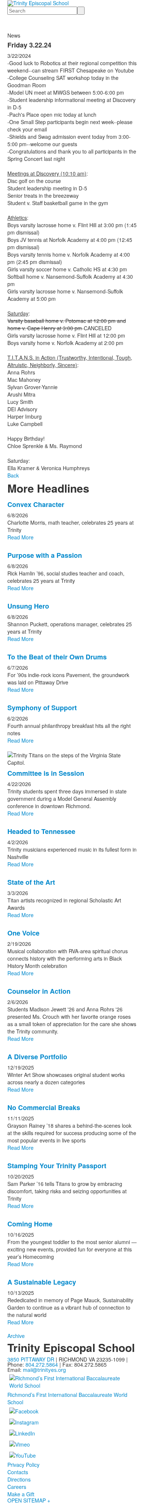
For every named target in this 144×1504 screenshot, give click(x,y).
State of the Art (31, 882)
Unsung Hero (28, 606)
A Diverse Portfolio (37, 1056)
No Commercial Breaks (43, 1107)
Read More (20, 537)
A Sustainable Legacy (41, 1282)
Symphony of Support (42, 707)
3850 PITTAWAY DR (30, 1359)
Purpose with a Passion (44, 555)
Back (13, 475)
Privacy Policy (23, 1464)
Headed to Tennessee (41, 831)
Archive (16, 1335)
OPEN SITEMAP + (28, 1500)
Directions (19, 1479)
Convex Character (35, 504)
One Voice (23, 933)
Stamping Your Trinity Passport (56, 1165)
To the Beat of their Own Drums (57, 657)
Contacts (17, 1472)
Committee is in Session (45, 773)
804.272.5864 (41, 1364)
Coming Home (29, 1224)
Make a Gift (20, 1494)
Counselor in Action (39, 991)
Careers (16, 1486)
